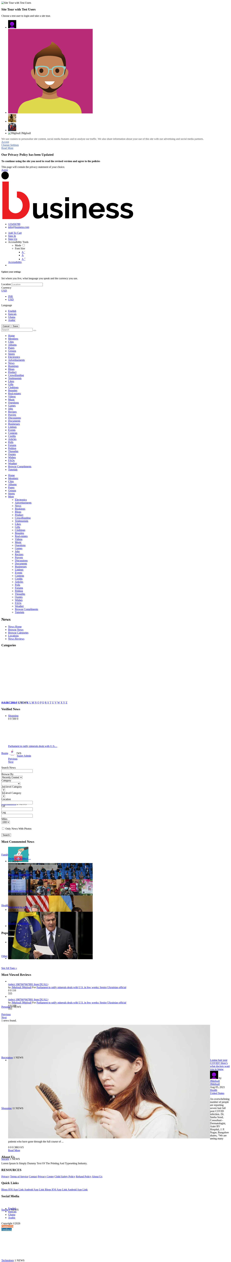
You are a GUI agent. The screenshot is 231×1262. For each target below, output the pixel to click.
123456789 (14, 224)
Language (6, 305)
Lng (3, 812)
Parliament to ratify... (19, 907)
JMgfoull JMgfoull (21, 987)
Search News (8, 767)
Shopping (6, 1108)
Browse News (15, 629)
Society (5, 1159)
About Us (97, 1176)
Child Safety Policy (64, 1176)
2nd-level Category (11, 786)
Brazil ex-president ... (19, 923)
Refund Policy (83, 1176)
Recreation (7, 1057)
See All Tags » (9, 968)
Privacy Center (46, 1176)
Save (15, 326)
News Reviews (16, 638)
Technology (7, 1260)
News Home (15, 626)
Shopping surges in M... (21, 890)
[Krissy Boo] (12, 118)
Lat (3, 805)
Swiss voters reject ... (19, 858)
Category (6, 780)
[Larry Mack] (12, 127)
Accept (5, 141)
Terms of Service (19, 1176)
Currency (6, 287)
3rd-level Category (11, 793)
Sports (4, 1209)
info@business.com (18, 227)
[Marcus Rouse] (50, 71)
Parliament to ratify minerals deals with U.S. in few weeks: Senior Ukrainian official (81, 987)
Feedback (6, 1229)
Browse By (7, 774)
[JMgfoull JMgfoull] (12, 24)
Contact (33, 1176)
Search (6, 835)
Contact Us (7, 1226)
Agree (4, 170)
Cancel (6, 326)
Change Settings (10, 145)
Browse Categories (18, 632)
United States (217, 1093)
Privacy (5, 1176)
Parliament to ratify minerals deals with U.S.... (32, 746)
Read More (7, 148)
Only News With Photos (18, 828)
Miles (4, 819)
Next (10, 761)
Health (213, 1090)
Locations (13, 635)
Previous (12, 758)
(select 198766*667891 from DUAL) (28, 984)
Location (6, 284)
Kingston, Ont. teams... (20, 874)
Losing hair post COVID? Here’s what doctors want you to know (220, 1065)
